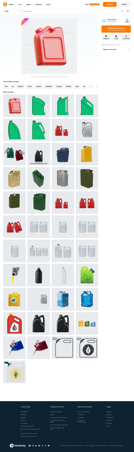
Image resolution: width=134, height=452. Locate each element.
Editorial (38, 4)
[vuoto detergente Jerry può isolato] (14, 130)
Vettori (11, 4)
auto (77, 86)
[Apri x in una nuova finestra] (45, 445)
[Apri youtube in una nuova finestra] (48, 445)
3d (13, 86)
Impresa (23, 420)
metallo (68, 86)
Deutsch (109, 420)
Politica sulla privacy (102, 445)
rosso (30, 86)
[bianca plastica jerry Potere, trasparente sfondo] (38, 226)
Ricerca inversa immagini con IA (30, 430)
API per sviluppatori (27, 426)
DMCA (52, 415)
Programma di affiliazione (58, 417)
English (109, 412)
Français (109, 423)
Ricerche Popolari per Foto (59, 425)
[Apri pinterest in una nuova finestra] (39, 445)
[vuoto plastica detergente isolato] (63, 105)
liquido (38, 86)
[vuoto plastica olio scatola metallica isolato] (38, 105)
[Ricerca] (122, 11)
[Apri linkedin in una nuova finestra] (36, 445)
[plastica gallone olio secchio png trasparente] (87, 130)
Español (109, 415)
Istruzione (24, 423)
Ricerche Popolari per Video (57, 428)
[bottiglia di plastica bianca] (63, 275)
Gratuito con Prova (116, 29)
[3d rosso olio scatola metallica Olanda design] (14, 105)
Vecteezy (23, 415)
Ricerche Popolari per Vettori (57, 421)
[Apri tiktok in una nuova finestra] (42, 445)
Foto (19, 4)
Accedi (124, 4)
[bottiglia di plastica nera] (38, 275)
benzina (20, 86)
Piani (87, 4)
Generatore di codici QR (29, 436)
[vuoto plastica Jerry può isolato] (87, 105)
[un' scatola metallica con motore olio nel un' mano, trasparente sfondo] (14, 154)
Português (110, 417)
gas (84, 86)
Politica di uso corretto (116, 445)
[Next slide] (95, 86)
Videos (28, 4)
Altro (108, 426)
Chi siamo (81, 417)
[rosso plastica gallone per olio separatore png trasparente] (63, 202)
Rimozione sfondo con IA (29, 433)
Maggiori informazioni (109, 49)
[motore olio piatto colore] (14, 323)
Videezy (23, 417)
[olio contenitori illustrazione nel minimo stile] (63, 347)
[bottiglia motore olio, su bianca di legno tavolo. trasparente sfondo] (38, 154)
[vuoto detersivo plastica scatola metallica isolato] (38, 130)
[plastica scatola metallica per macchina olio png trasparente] (63, 130)
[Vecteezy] (5, 4)
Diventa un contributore (82, 421)
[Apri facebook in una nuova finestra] (29, 445)
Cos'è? (118, 45)
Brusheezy (24, 412)
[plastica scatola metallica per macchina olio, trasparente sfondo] (38, 323)
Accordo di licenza (56, 412)
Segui (127, 22)
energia (59, 86)
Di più (48, 4)
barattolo (49, 86)
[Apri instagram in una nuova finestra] (33, 445)
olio (6, 86)
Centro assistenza (83, 412)
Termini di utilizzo (89, 445)
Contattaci (81, 415)
